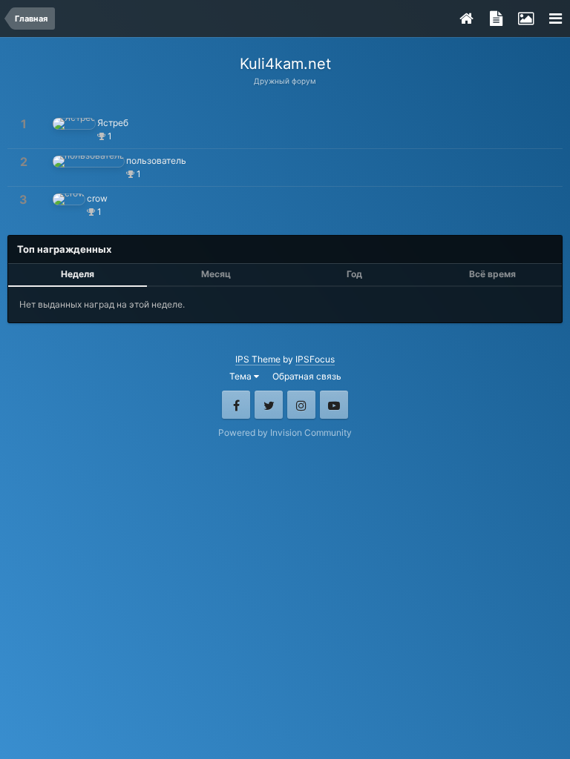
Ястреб (112, 122)
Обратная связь (306, 376)
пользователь (156, 160)
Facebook (236, 405)
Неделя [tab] (77, 273)
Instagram (301, 405)
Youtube (334, 405)
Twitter (269, 405)
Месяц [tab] (216, 273)
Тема (241, 376)
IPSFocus (315, 359)
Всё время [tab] (492, 273)
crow (97, 198)
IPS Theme (258, 359)
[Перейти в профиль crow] (69, 199)
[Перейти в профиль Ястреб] (74, 124)
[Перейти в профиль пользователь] (89, 162)
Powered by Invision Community (285, 432)
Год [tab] (354, 273)
